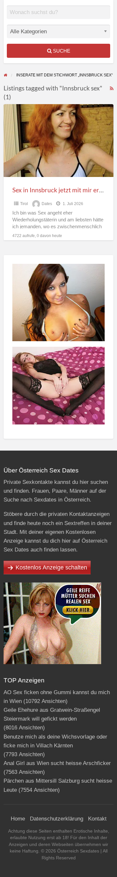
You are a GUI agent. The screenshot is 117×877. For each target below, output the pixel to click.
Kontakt (97, 819)
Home (18, 819)
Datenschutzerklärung (56, 819)
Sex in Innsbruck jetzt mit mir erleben (63, 190)
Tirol (24, 203)
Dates (47, 203)
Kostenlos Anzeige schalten (51, 567)
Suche (61, 51)
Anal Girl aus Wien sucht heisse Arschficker (57, 763)
